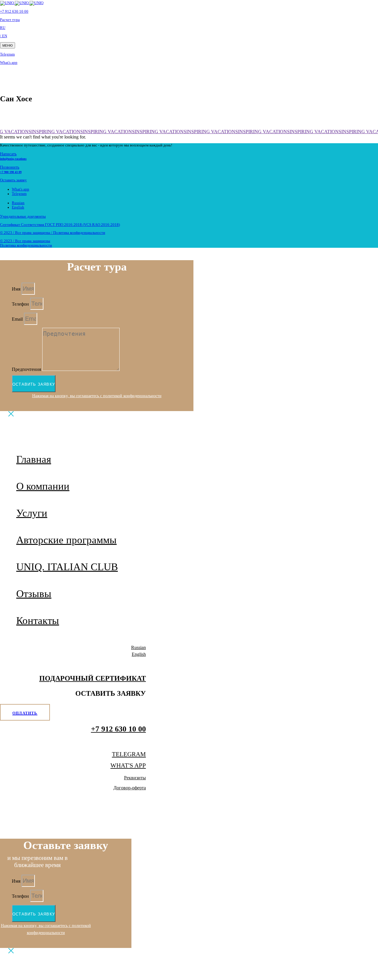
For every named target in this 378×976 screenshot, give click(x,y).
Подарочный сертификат (92, 678)
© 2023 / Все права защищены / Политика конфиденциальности (52, 233)
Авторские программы (66, 540)
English (18, 207)
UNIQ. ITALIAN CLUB (67, 567)
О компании (42, 486)
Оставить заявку (13, 180)
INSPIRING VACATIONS (56, 131)
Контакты (37, 620)
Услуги (31, 513)
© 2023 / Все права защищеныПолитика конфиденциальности (26, 243)
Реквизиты (135, 777)
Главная (33, 459)
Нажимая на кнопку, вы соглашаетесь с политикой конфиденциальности (97, 395)
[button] (7, 45)
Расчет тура (10, 20)
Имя (17, 288)
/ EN (3, 36)
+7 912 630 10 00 (14, 11)
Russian (18, 203)
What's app (8, 63)
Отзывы (33, 593)
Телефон (21, 304)
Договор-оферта (129, 787)
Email (18, 319)
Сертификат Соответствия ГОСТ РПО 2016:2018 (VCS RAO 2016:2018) (60, 225)
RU (2, 28)
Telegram (7, 54)
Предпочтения (27, 369)
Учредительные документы (23, 216)
